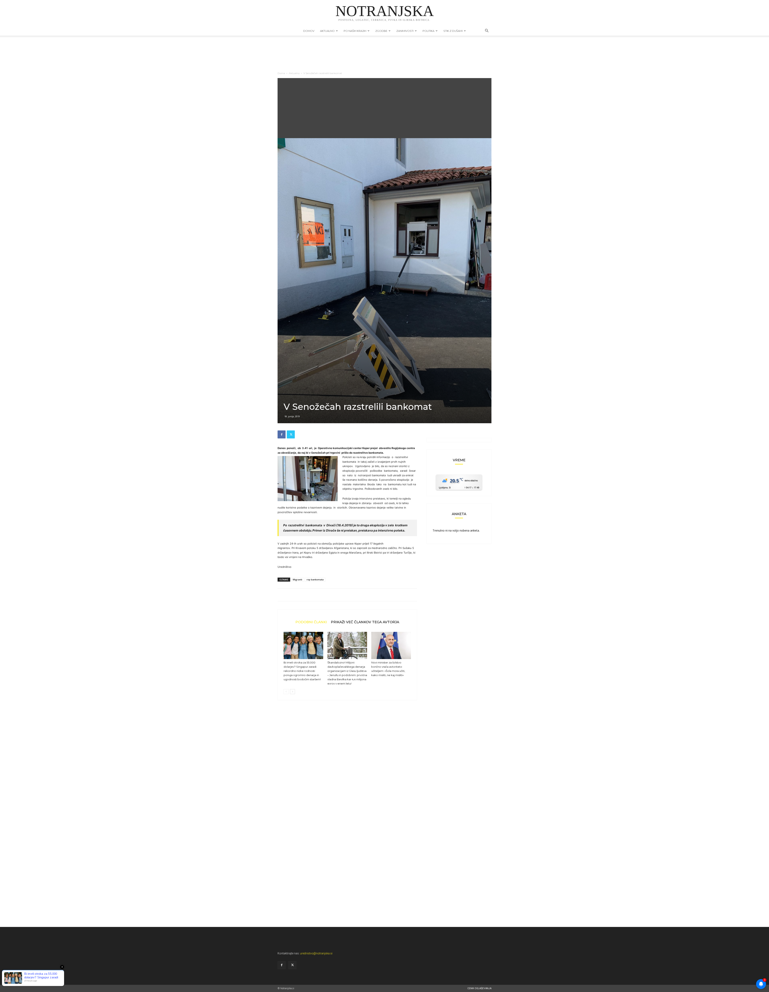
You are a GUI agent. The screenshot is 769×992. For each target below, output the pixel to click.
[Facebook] (282, 434)
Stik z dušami (453, 30)
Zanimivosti (405, 30)
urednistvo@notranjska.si (316, 953)
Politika (428, 30)
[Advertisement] (384, 108)
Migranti (297, 579)
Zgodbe (381, 30)
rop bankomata (315, 579)
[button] (486, 31)
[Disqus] (347, 764)
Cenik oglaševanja (479, 988)
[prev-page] (286, 691)
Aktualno (327, 30)
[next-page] (292, 691)
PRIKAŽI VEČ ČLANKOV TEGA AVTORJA (365, 622)
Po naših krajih (355, 30)
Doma (281, 73)
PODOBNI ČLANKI (311, 622)
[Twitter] (291, 434)
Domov (308, 30)
